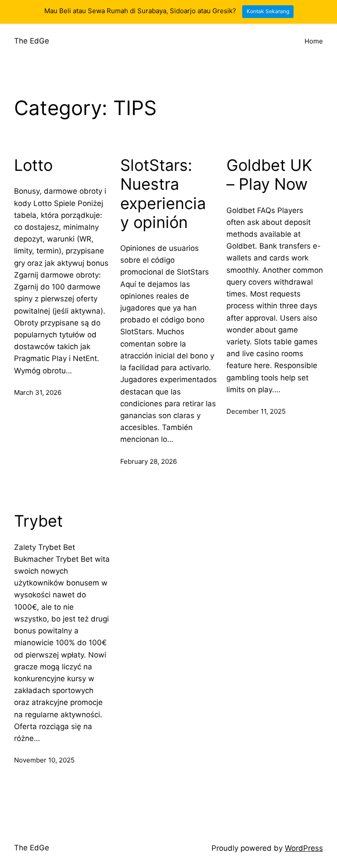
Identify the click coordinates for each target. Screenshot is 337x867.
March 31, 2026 (37, 392)
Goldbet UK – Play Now (269, 175)
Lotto (33, 165)
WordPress (304, 848)
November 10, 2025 (44, 760)
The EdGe (31, 40)
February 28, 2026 (148, 461)
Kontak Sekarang (268, 11)
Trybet (38, 521)
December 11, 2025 (256, 411)
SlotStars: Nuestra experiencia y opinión (163, 194)
